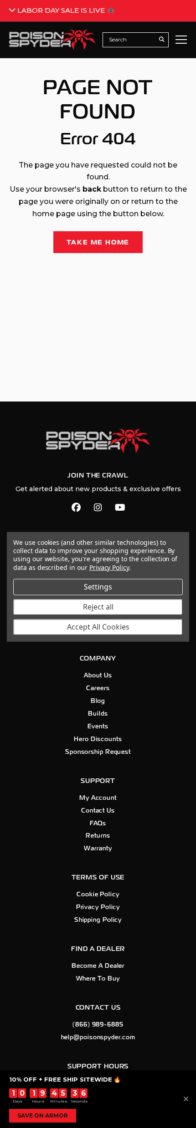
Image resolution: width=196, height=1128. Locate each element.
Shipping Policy (98, 920)
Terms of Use (98, 877)
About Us (98, 675)
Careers (97, 688)
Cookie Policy (98, 894)
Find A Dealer (98, 949)
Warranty (98, 848)
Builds (98, 713)
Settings (98, 587)
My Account (98, 798)
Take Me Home (98, 242)
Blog (98, 701)
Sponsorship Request (98, 752)
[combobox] (130, 40)
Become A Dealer (98, 966)
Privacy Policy (98, 907)
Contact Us (98, 810)
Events (98, 726)
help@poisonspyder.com (98, 1037)
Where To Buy (98, 978)
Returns (98, 835)
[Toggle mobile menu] (181, 40)
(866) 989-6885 (98, 1024)
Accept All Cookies (98, 627)
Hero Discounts (98, 739)
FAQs (98, 823)
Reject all (98, 607)
